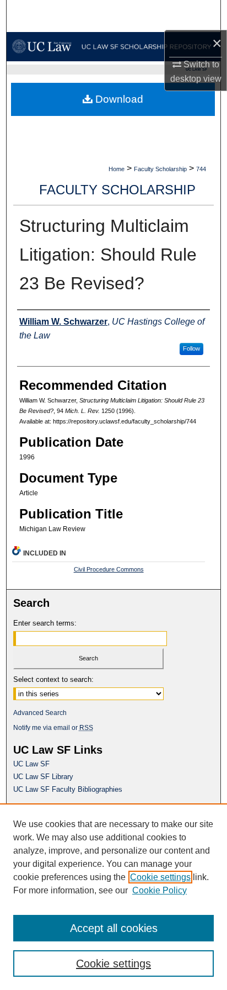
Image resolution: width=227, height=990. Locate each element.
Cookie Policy (159, 890)
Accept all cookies (114, 928)
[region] (113, 896)
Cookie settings (160, 877)
